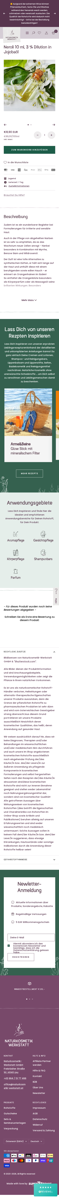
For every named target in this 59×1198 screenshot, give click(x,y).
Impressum (39, 1107)
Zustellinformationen (18, 186)
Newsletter (39, 1093)
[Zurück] (5, 125)
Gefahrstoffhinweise (15, 860)
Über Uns (38, 1087)
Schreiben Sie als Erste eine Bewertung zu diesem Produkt (30, 618)
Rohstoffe (9, 1107)
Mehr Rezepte (29, 473)
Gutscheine (10, 1113)
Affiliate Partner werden (42, 1063)
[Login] (46, 33)
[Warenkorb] (53, 33)
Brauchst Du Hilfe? (14, 195)
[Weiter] (54, 125)
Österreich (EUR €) (15, 1141)
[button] (29, 618)
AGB (35, 1113)
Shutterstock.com (25, 661)
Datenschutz (40, 1119)
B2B (35, 1081)
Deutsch (35, 1141)
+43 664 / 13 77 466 (15, 1078)
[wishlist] (39, 33)
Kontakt (37, 1076)
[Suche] (33, 32)
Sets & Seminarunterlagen (15, 1121)
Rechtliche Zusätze (15, 652)
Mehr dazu (28, 300)
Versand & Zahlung (44, 1130)
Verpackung (11, 1128)
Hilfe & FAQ (39, 1070)
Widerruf (38, 1124)
